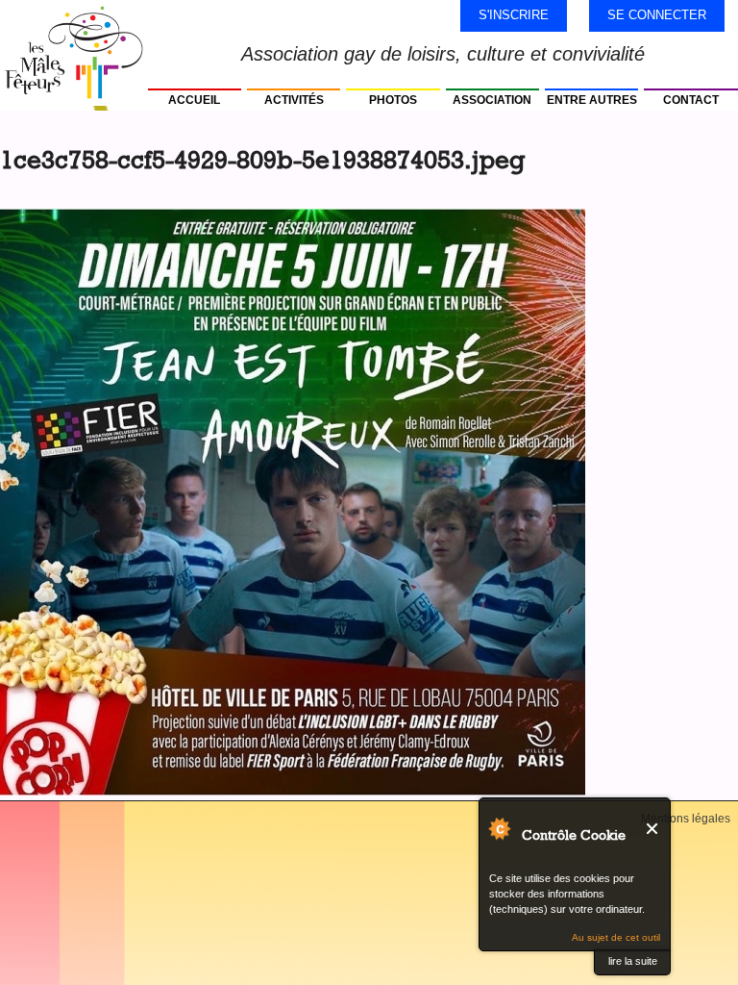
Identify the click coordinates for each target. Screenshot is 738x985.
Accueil (194, 100)
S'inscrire (514, 15)
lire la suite (632, 961)
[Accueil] (74, 53)
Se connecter (656, 15)
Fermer (653, 828)
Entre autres (592, 100)
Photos (393, 100)
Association (492, 100)
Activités (294, 100)
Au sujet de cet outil (616, 937)
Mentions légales (685, 818)
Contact (691, 100)
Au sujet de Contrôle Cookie (499, 828)
